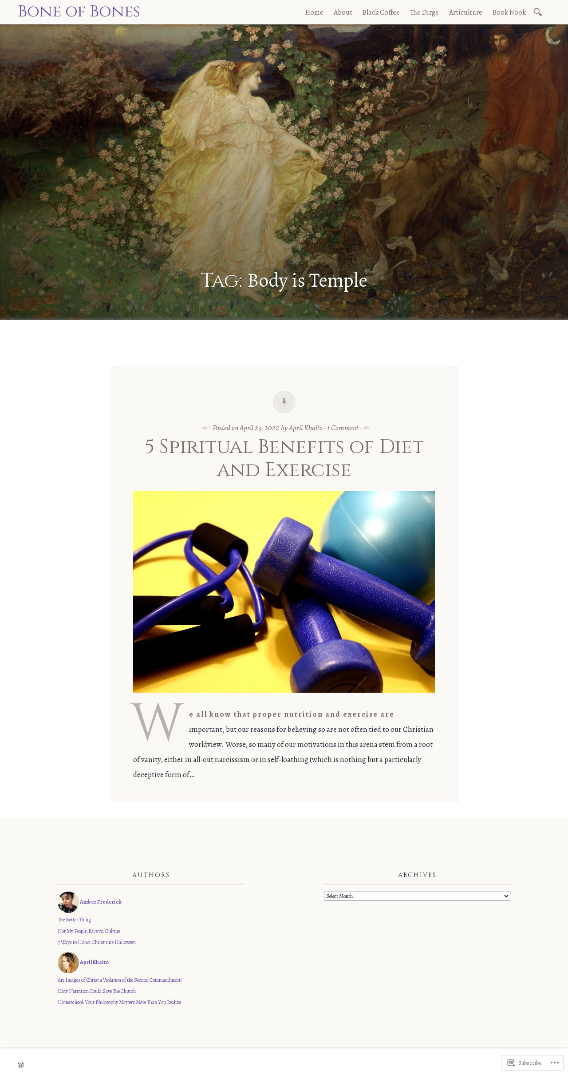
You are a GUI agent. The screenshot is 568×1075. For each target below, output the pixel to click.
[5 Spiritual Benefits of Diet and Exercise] (284, 699)
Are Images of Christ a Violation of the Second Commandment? (120, 980)
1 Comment (343, 428)
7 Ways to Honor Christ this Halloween (97, 942)
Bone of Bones (79, 11)
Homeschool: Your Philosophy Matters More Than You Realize (119, 1002)
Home (314, 12)
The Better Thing (74, 919)
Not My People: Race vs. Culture (89, 931)
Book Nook (509, 12)
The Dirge (424, 12)
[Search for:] (539, 11)
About (343, 12)
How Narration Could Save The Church (97, 991)
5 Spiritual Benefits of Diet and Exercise (284, 459)
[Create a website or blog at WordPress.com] (21, 1065)
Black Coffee (381, 12)
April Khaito (306, 428)
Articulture (465, 12)
